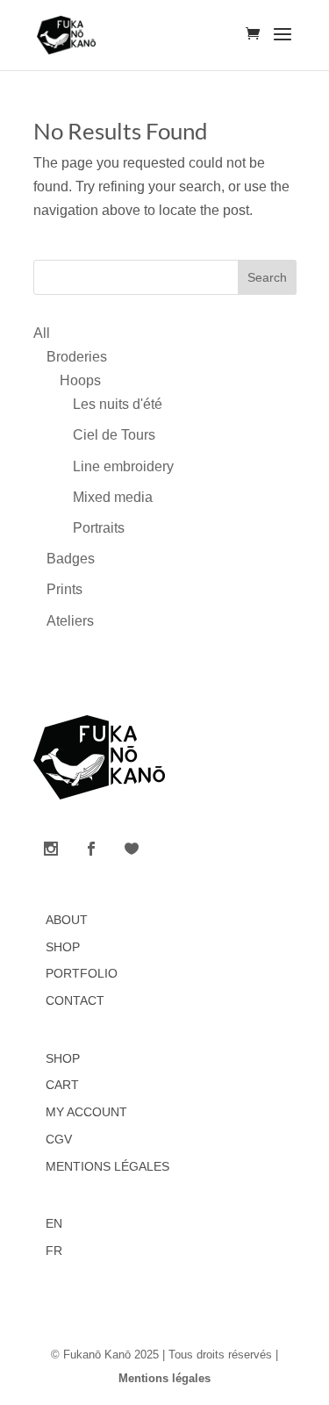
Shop (63, 947)
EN (54, 1223)
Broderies (76, 356)
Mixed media (113, 497)
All (41, 333)
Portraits (99, 527)
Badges (70, 558)
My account (86, 1112)
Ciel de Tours (114, 434)
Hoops (80, 380)
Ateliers (70, 620)
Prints (64, 589)
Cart (62, 1085)
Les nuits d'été (117, 404)
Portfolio (82, 973)
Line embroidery (123, 466)
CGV (59, 1139)
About (67, 920)
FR (54, 1251)
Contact (75, 1000)
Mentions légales (107, 1166)
